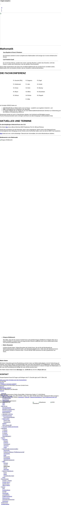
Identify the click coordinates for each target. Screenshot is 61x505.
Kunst (5, 472)
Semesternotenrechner (8, 499)
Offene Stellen (6, 485)
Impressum (5, 501)
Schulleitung (5, 400)
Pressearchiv (7, 422)
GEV (3, 404)
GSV (3, 403)
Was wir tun (4, 406)
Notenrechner (6, 498)
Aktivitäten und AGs (7, 414)
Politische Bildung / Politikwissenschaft (14, 452)
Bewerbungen (5, 479)
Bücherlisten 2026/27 (5, 388)
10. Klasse (5, 434)
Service (3, 487)
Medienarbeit (5, 418)
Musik (5, 474)
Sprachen (5, 439)
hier (7, 127)
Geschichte (7, 450)
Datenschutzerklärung (36, 397)
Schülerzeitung (5, 504)
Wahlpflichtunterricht (9, 460)
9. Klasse (4, 433)
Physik (5, 468)
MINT (3, 461)
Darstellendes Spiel (9, 475)
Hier (1, 133)
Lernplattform (5, 494)
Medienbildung (6, 412)
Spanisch (6, 445)
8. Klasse (4, 431)
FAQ (3, 488)
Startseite (3, 393)
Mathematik (7, 466)
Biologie (6, 463)
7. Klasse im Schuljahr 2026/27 (8, 384)
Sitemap (27, 397)
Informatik (6, 469)
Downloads (5, 493)
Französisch (7, 444)
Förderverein (4, 502)
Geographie (7, 453)
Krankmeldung (6, 490)
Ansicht (2, 382)
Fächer (3, 437)
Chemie (6, 464)
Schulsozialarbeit (7, 411)
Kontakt (4, 491)
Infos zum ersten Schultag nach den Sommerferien (13, 380)
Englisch (6, 442)
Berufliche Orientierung (8, 409)
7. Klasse (4, 430)
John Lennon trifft (6, 425)
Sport (3, 477)
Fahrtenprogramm (7, 415)
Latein (5, 447)
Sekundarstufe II (6, 436)
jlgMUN (4, 423)
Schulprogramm (6, 398)
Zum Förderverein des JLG (50, 397)
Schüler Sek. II (6, 482)
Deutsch (6, 441)
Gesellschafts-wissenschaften (10, 449)
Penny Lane (7, 420)
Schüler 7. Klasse (7, 480)
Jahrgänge (4, 428)
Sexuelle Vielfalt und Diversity (10, 426)
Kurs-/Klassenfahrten (9, 417)
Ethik (5, 455)
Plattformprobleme (7, 496)
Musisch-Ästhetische (7, 471)
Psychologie (7, 458)
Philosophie (7, 456)
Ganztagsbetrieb (6, 407)
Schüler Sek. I (6, 483)
